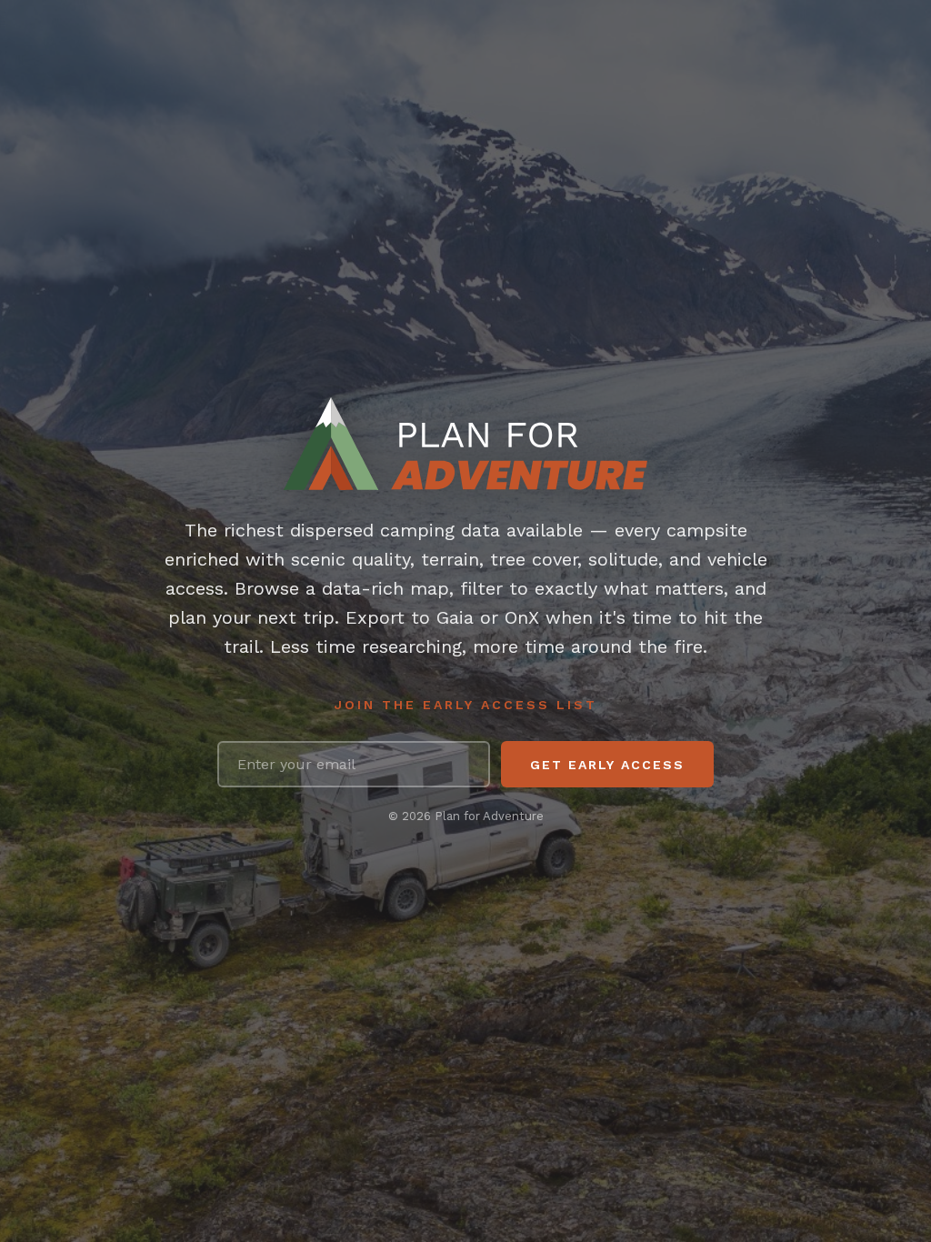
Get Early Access (607, 764)
